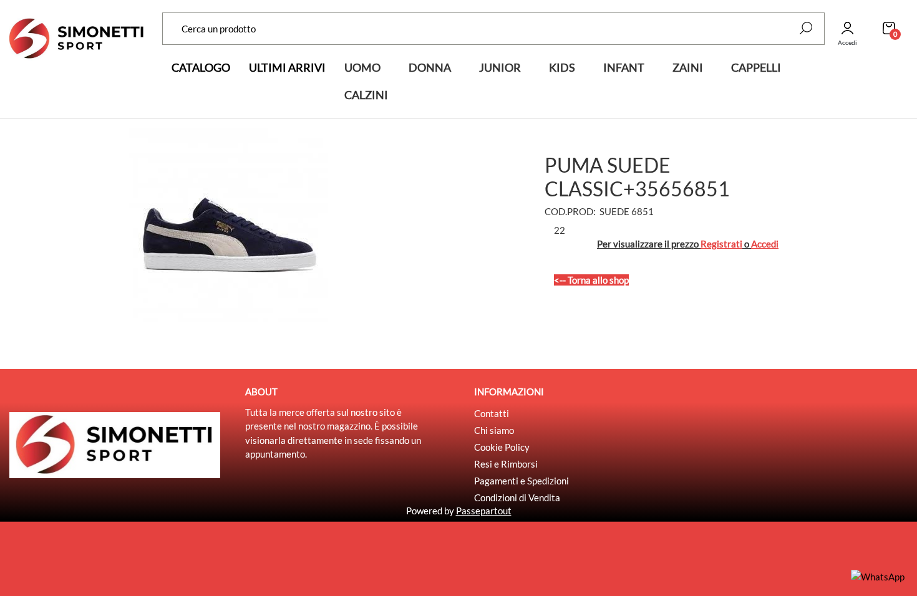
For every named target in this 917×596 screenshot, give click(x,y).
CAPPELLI (756, 67)
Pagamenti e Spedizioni (521, 480)
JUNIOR (500, 67)
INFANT (623, 67)
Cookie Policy (502, 447)
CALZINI (366, 95)
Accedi (765, 243)
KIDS (562, 67)
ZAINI (687, 67)
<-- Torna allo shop (591, 280)
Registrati (721, 243)
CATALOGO (201, 67)
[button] (805, 28)
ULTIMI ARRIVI (287, 67)
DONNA (430, 67)
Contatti (491, 413)
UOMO (362, 67)
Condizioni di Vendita (517, 497)
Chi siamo (494, 430)
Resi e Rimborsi (506, 463)
